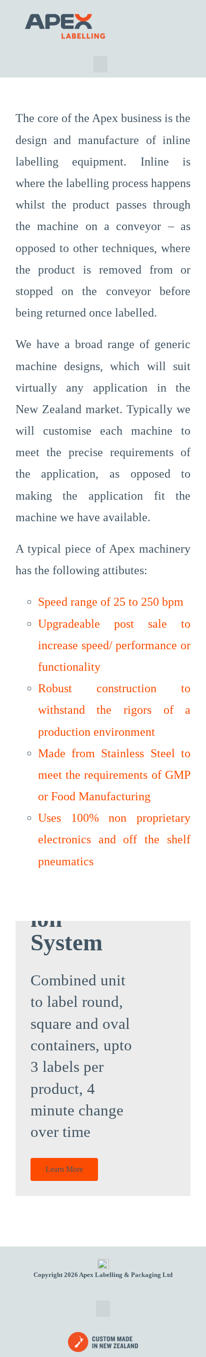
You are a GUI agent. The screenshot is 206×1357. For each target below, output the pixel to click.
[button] (101, 64)
